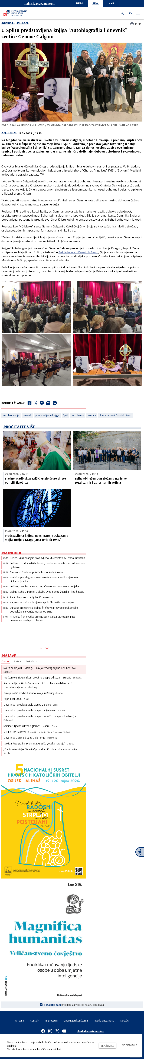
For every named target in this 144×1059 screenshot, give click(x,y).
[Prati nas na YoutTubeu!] (64, 1031)
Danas (5, 661)
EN (130, 13)
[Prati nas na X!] (57, 1031)
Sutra (17, 661)
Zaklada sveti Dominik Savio (78, 252)
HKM (79, 3)
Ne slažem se (129, 1045)
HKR (111, 3)
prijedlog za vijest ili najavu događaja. (74, 1004)
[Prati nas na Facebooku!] (43, 1031)
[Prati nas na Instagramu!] (50, 1031)
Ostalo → (32, 661)
